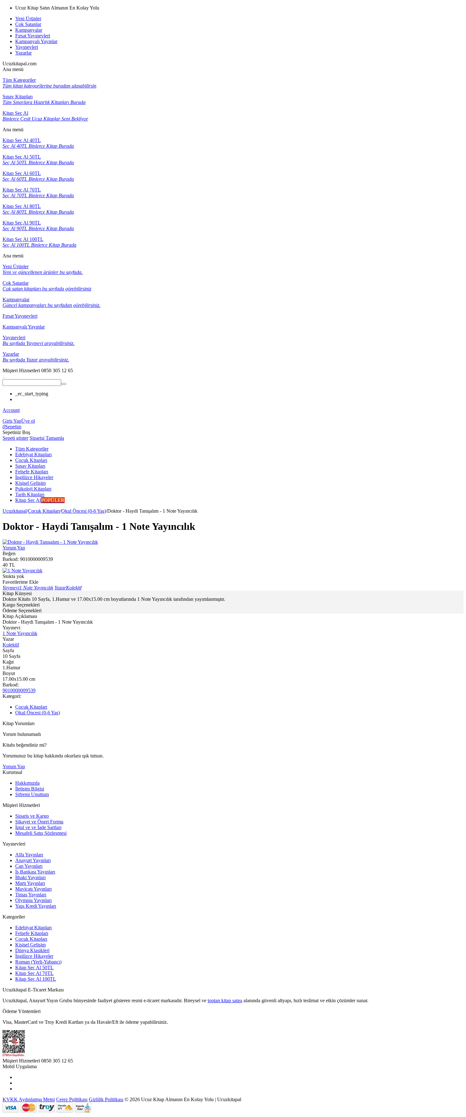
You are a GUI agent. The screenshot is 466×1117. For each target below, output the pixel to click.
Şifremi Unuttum (32, 794)
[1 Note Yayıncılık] (22, 570)
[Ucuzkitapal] (4, 376)
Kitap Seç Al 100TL (35, 979)
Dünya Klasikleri (32, 950)
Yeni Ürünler (28, 18)
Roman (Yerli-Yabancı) (38, 961)
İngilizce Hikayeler (34, 956)
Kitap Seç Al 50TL (34, 967)
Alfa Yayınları (29, 854)
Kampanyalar (28, 30)
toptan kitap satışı (225, 1000)
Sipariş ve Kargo (32, 816)
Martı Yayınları (30, 883)
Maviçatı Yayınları (33, 889)
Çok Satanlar (28, 24)
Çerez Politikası (71, 1099)
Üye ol (28, 421)
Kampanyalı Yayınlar (36, 41)
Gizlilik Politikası (106, 1099)
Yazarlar (23, 52)
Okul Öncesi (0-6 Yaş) (83, 511)
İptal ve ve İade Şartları (38, 827)
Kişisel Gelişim (30, 944)
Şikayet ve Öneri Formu (39, 821)
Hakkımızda (27, 783)
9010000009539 (19, 690)
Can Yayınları (28, 866)
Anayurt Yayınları (33, 860)
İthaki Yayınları (30, 877)
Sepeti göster (15, 438)
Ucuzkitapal (15, 511)
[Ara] (63, 384)
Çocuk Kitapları (44, 511)
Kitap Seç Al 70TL (34, 973)
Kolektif (11, 644)
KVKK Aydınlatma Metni (29, 1099)
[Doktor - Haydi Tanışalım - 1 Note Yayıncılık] (50, 542)
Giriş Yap (12, 421)
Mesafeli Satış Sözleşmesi (41, 833)
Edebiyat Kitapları (33, 927)
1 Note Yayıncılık (20, 633)
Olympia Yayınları (33, 900)
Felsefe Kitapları (31, 933)
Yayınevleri (26, 47)
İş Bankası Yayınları (35, 871)
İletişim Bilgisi (29, 788)
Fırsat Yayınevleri (32, 35)
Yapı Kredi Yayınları (35, 906)
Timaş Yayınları (30, 894)
